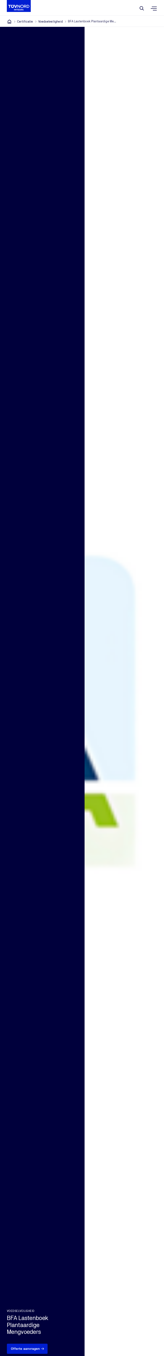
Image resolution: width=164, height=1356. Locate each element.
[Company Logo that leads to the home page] (19, 6)
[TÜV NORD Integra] (9, 21)
